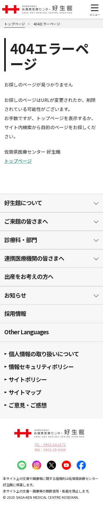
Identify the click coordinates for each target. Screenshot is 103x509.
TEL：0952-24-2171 (50, 444)
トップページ (18, 160)
